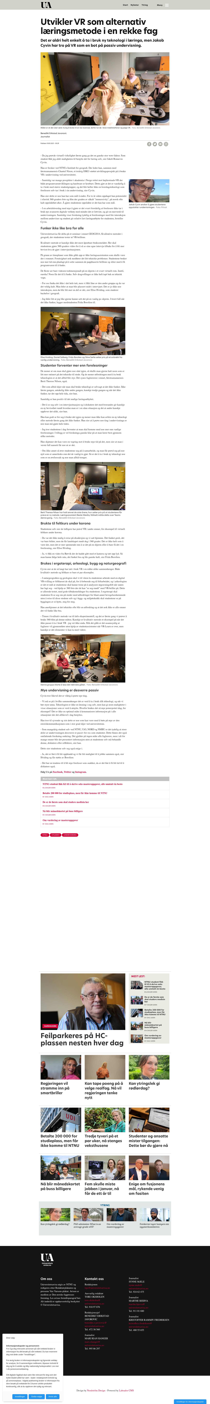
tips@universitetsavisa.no (97, 1287)
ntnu (45, 835)
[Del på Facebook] (149, 144)
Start (125, 5)
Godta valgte (36, 1397)
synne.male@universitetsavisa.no (138, 1286)
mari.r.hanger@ (92, 1341)
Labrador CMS (126, 1390)
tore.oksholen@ (92, 1300)
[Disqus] (105, 878)
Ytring (145, 5)
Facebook (58, 772)
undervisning (70, 835)
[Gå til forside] (46, 5)
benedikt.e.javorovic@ (96, 1322)
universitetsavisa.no (94, 1303)
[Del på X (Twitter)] (155, 144)
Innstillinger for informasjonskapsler (190, 1402)
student (55, 835)
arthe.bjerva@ (138, 1304)
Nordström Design (96, 1390)
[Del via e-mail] (160, 144)
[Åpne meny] (166, 5)
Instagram (80, 772)
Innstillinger (20, 1397)
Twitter (67, 772)
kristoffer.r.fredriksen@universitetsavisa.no (140, 1325)
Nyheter (135, 5)
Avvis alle (52, 1397)
